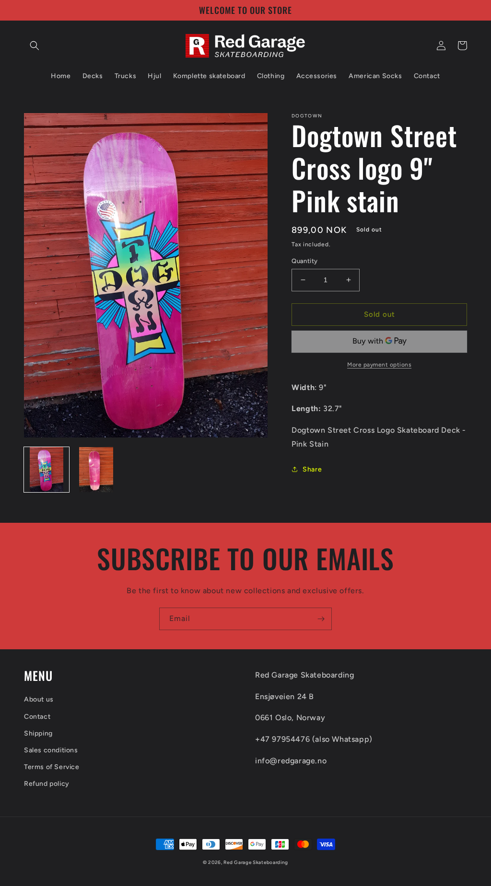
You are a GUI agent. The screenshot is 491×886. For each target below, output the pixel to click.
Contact (37, 717)
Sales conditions (51, 750)
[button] (34, 45)
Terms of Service (52, 767)
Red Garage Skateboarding (255, 862)
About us (39, 699)
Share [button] (312, 469)
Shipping (38, 733)
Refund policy (47, 784)
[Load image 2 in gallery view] (96, 469)
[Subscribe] (320, 619)
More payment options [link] (379, 364)
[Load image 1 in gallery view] (46, 469)
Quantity (304, 261)
